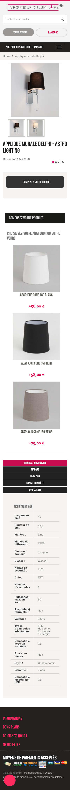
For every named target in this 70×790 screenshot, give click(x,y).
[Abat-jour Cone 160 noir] (36, 336)
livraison (35, 476)
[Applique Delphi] (16, 128)
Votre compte (20, 32)
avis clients (35, 489)
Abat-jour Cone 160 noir (36, 363)
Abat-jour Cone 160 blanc (36, 295)
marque (35, 469)
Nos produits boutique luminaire (24, 47)
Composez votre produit (36, 182)
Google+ (49, 772)
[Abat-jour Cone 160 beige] (36, 405)
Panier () (53, 32)
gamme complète (35, 483)
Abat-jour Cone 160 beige (36, 432)
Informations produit (35, 462)
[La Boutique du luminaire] (35, 6)
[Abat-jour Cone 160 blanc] (36, 268)
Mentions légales (33, 772)
